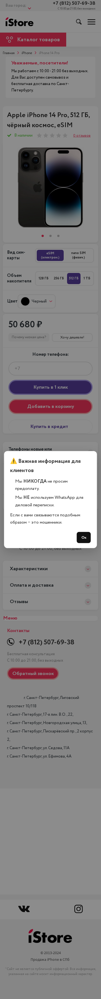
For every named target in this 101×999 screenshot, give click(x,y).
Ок (83, 537)
